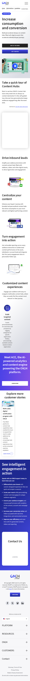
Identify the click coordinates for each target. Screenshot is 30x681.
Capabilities (17, 8)
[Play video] (15, 66)
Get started (15, 51)
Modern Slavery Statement (15, 673)
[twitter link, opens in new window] (12, 603)
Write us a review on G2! (15, 614)
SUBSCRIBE (15, 594)
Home (3, 8)
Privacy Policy (15, 670)
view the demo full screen (21, 106)
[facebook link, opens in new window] (7, 603)
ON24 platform (10, 8)
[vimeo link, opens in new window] (17, 603)
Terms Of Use (18, 667)
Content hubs (24, 9)
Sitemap (10, 667)
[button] (15, 626)
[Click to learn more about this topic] (8, 428)
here (10, 589)
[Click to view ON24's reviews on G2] (15, 611)
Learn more (15, 383)
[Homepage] (8, 3)
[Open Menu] (26, 3)
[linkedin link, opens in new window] (22, 603)
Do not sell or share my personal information (15, 675)
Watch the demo (15, 45)
